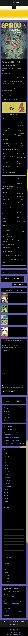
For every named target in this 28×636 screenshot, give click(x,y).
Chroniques (6, 414)
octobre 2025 (7, 483)
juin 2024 (6, 531)
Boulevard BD (14, 2)
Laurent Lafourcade (17, 68)
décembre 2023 (7, 549)
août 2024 (6, 525)
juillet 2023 (6, 563)
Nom (3, 368)
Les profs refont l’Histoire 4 (13, 591)
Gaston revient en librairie (14, 309)
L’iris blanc (11, 331)
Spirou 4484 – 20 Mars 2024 (15, 320)
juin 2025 (6, 495)
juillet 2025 (6, 492)
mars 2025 (6, 504)
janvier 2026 (7, 474)
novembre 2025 (7, 480)
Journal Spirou (20, 272)
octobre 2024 (7, 519)
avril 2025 (6, 501)
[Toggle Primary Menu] (14, 7)
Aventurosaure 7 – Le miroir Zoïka (11, 437)
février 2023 (6, 578)
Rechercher (6, 399)
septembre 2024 (7, 522)
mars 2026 (6, 468)
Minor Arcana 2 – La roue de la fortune (12, 440)
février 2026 (6, 471)
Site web (4, 379)
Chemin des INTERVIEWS (14, 624)
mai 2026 (6, 462)
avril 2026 (6, 465)
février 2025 (6, 507)
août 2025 (6, 489)
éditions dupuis (12, 272)
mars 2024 (6, 540)
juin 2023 (6, 567)
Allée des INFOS (20, 621)
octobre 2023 (7, 555)
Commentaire (5, 350)
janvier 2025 (7, 510)
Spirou (9, 73)
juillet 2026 (6, 456)
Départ (18, 401)
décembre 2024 (7, 513)
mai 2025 (6, 498)
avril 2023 (6, 572)
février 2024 (6, 543)
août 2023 (6, 561)
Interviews (6, 417)
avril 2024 (6, 537)
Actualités (5, 73)
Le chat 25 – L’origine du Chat (10, 429)
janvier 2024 (7, 546)
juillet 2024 (6, 528)
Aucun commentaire (7, 71)
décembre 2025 (7, 477)
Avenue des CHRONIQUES (10, 621)
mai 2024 (6, 534)
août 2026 (6, 453)
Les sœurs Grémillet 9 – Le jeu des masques (14, 443)
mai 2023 (6, 569)
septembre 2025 (7, 486)
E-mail (3, 373)
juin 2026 (6, 459)
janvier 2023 (7, 581)
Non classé (6, 420)
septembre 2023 (7, 558)
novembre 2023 (7, 552)
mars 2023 (6, 575)
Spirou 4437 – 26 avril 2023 (14, 298)
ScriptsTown (19, 634)
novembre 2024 (7, 516)
